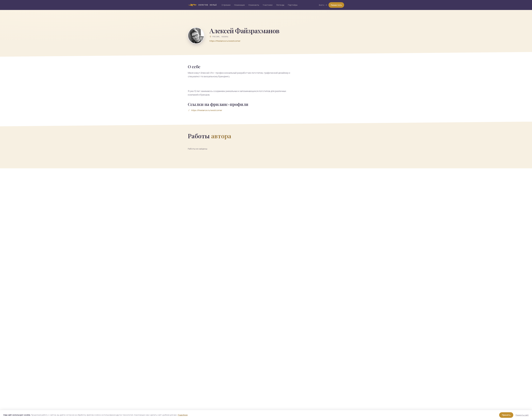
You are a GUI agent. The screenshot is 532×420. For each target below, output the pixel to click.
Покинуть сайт (522, 415)
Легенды (280, 5)
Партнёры (292, 5)
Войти (321, 5)
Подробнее (183, 415)
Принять (506, 415)
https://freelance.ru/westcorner (224, 40)
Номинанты (253, 5)
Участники (268, 5)
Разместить (336, 5)
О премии (226, 5)
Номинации (239, 5)
